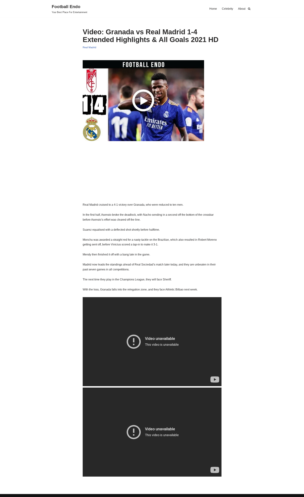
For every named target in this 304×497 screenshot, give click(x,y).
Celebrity (227, 8)
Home (213, 8)
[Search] (249, 8)
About (241, 8)
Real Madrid (89, 47)
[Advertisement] (152, 177)
